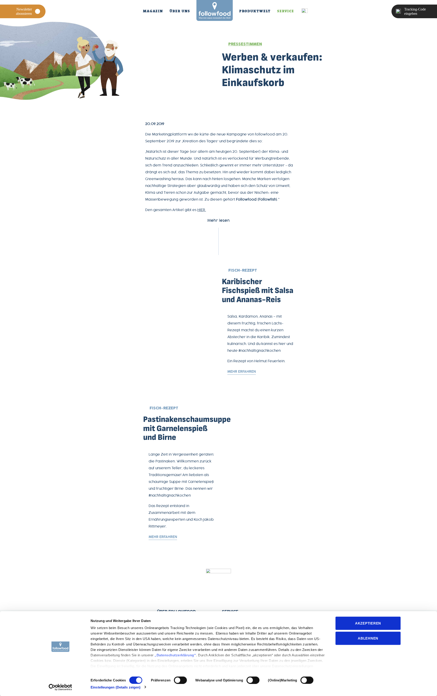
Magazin (153, 11)
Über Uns (180, 11)
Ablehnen (368, 638)
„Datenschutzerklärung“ (175, 655)
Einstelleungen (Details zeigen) (115, 687)
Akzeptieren (368, 623)
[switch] (180, 680)
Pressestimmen (245, 44)
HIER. (201, 210)
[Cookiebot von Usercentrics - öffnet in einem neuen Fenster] (60, 687)
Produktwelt (255, 11)
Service (285, 11)
